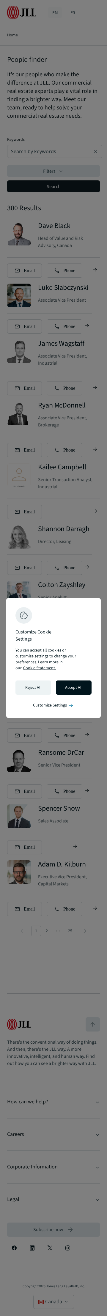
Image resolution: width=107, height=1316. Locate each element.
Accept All (74, 688)
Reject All (33, 688)
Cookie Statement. (39, 668)
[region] (53, 658)
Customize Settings (53, 705)
